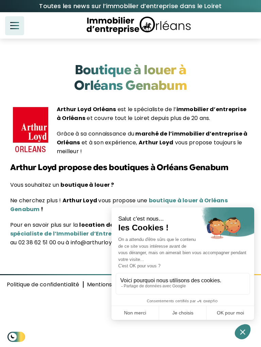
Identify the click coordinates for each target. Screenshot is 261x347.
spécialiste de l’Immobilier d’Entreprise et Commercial (91, 234)
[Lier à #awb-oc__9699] (14, 25)
